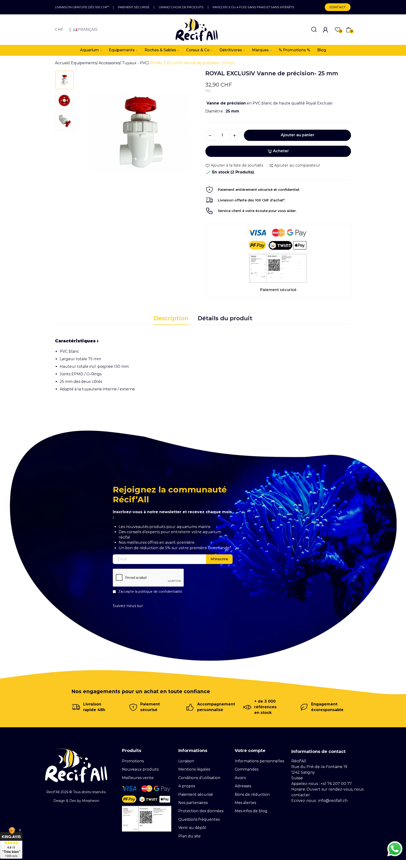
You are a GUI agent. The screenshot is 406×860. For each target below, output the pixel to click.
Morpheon (90, 801)
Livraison (186, 761)
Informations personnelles (259, 761)
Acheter (281, 151)
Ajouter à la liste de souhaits (237, 165)
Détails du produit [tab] (225, 318)
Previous (87, 134)
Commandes (246, 769)
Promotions (133, 761)
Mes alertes (245, 802)
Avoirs (240, 778)
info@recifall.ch (332, 800)
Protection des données (200, 811)
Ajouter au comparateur (297, 165)
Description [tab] (171, 318)
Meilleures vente (138, 778)
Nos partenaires (193, 802)
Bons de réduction (252, 794)
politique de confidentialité (160, 591)
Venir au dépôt (192, 827)
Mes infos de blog (251, 811)
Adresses (243, 786)
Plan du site (189, 836)
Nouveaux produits (140, 769)
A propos (186, 786)
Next (191, 134)
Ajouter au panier (297, 135)
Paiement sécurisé (133, 7)
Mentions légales (194, 769)
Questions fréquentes (199, 819)
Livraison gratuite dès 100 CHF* (82, 7)
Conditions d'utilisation (199, 778)
